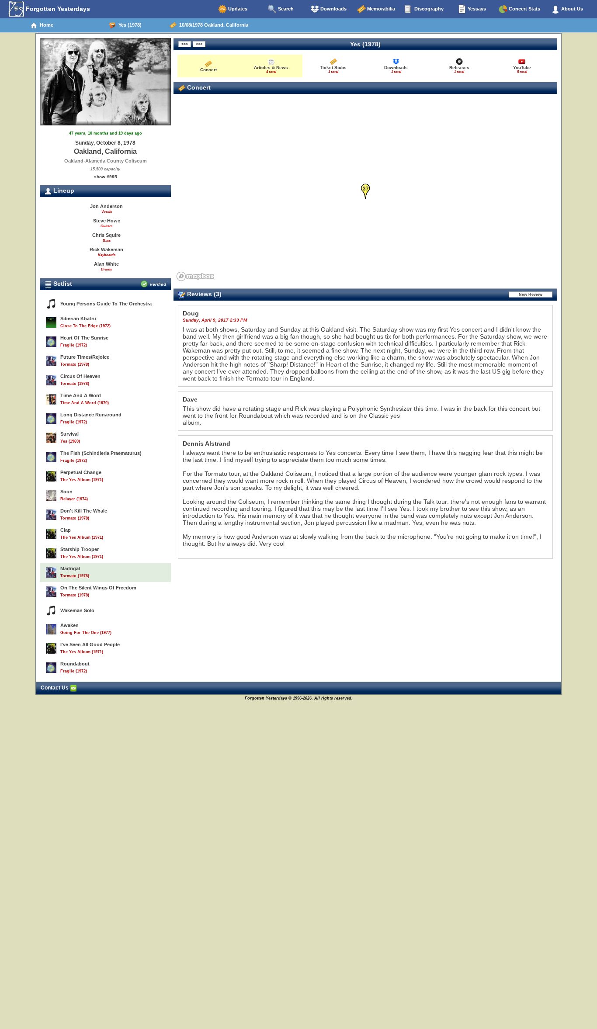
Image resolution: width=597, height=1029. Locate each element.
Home (45, 25)
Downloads (333, 8)
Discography (428, 8)
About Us (571, 8)
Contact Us (55, 688)
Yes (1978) (129, 25)
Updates (237, 8)
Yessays (476, 8)
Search (285, 8)
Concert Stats (523, 8)
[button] (365, 191)
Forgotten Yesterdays (57, 8)
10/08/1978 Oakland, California (212, 25)
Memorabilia (380, 8)
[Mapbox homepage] (195, 276)
